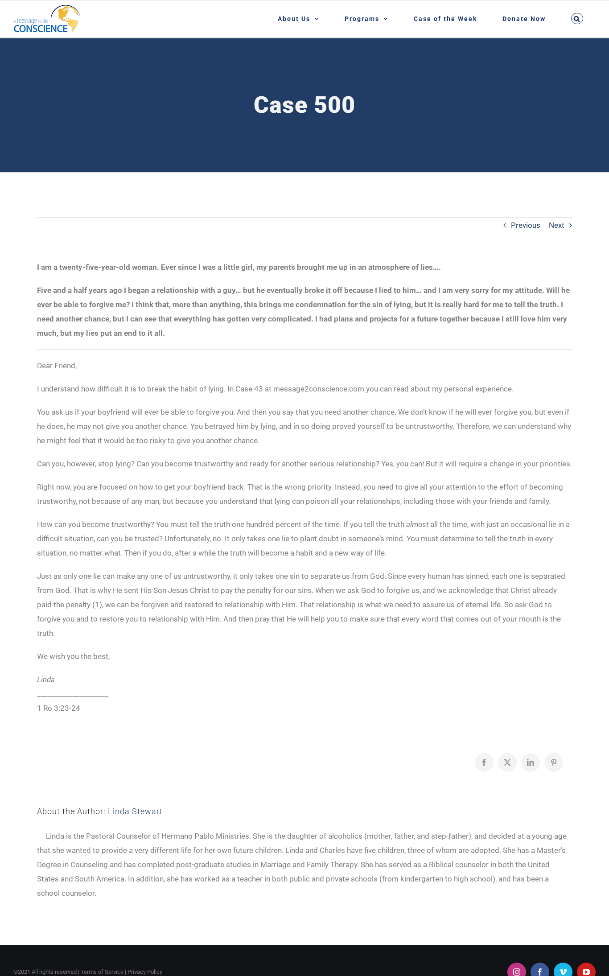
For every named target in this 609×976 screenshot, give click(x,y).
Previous (525, 225)
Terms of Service (102, 971)
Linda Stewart (135, 811)
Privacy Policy (145, 971)
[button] (577, 18)
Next (556, 225)
